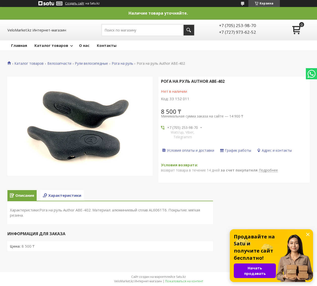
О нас (84, 45)
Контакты (106, 45)
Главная (19, 45)
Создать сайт (74, 3)
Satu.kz (181, 277)
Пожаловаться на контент (184, 281)
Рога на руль (122, 63)
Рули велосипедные (91, 63)
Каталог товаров (51, 45)
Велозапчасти (59, 63)
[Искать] (189, 30)
